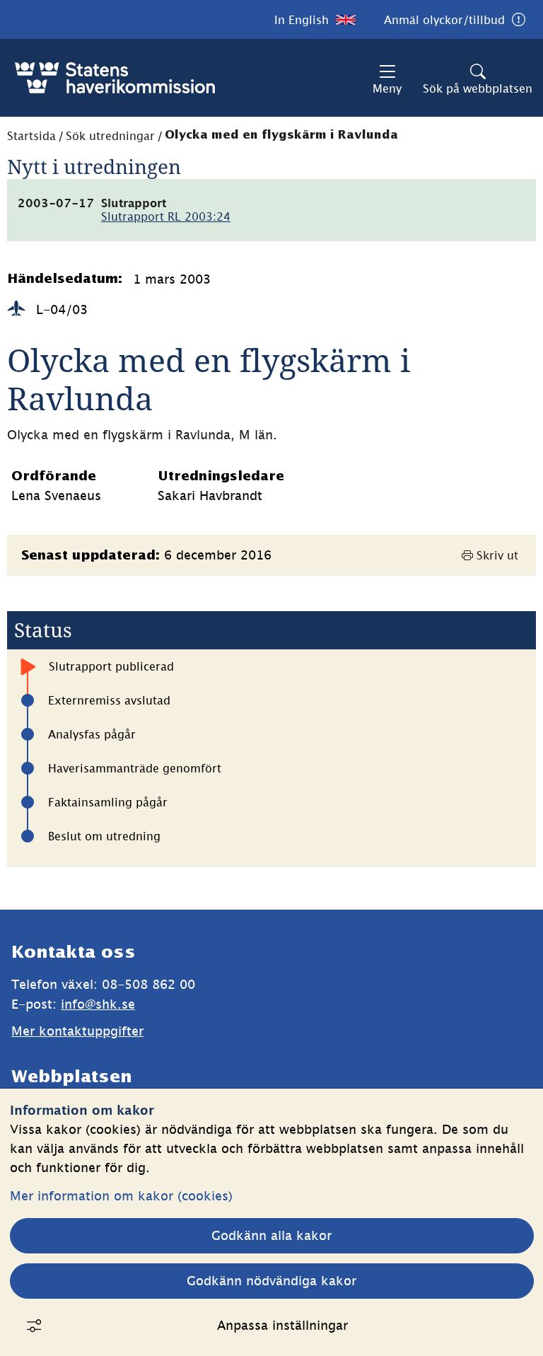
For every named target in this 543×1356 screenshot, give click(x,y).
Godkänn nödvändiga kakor (271, 1280)
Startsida (31, 135)
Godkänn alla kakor (271, 1235)
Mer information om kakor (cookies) (121, 1195)
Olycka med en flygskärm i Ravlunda (281, 135)
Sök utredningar (110, 135)
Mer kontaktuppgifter (77, 1031)
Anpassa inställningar (282, 1325)
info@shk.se (98, 1004)
